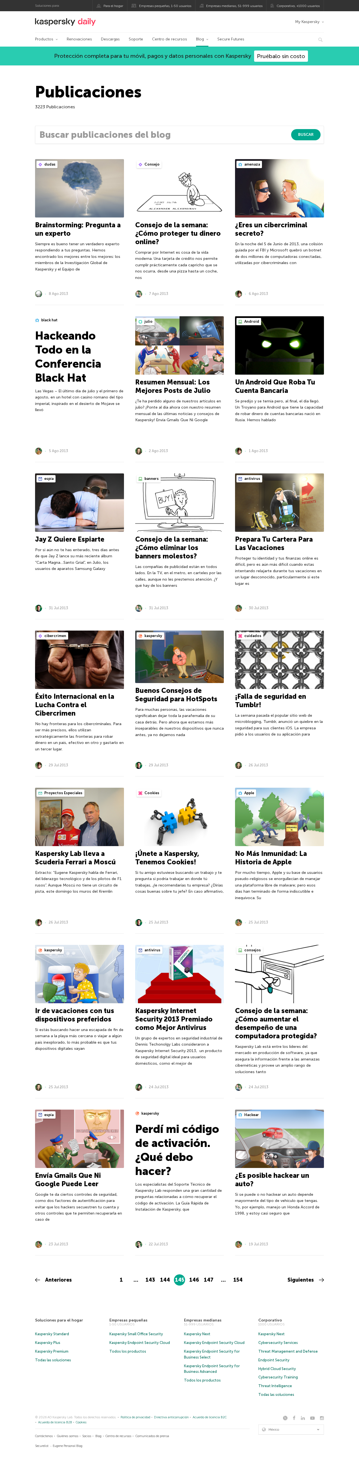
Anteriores (58, 1280)
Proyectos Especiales (62, 793)
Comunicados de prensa (152, 1436)
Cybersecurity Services (278, 1343)
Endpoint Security (273, 1360)
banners (151, 479)
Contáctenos (44, 1436)
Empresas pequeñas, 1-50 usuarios (165, 6)
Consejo (152, 164)
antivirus (251, 479)
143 (150, 1280)
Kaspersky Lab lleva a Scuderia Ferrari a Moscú (75, 857)
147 (208, 1280)
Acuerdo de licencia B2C (210, 1417)
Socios (86, 1436)
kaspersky (153, 636)
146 (194, 1280)
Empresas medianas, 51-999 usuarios (234, 6)
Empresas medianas (203, 1320)
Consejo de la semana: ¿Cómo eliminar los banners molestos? (171, 547)
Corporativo (270, 1320)
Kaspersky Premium (51, 1351)
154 (238, 1280)
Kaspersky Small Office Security (136, 1334)
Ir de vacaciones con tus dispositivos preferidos (74, 1015)
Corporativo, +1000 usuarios (298, 6)
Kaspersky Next (197, 1334)
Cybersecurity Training (278, 1377)
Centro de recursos (169, 39)
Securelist (42, 1446)
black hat (48, 320)
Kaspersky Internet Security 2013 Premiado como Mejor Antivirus (174, 1019)
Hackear (251, 1115)
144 (165, 1280)
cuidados (252, 636)
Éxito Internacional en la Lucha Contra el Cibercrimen (74, 704)
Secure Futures (230, 39)
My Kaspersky (307, 21)
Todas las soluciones (53, 1360)
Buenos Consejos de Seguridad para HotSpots (176, 694)
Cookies (151, 793)
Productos (44, 39)
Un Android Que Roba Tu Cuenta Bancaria (275, 386)
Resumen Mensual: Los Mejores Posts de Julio (173, 386)
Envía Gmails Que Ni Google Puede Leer (68, 1179)
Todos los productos (127, 1351)
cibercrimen (54, 636)
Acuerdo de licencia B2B (55, 1422)
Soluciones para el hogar (59, 1320)
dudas (49, 164)
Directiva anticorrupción (171, 1417)
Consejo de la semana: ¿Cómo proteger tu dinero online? (178, 233)
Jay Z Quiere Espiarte (69, 539)
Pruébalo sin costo (281, 56)
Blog (200, 39)
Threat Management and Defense (288, 1351)
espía (48, 479)
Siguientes (301, 1280)
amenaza (251, 164)
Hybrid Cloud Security (277, 1369)
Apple (248, 793)
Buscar (306, 134)
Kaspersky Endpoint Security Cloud (139, 1343)
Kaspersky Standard (52, 1334)
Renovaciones (79, 39)
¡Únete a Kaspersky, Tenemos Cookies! (167, 857)
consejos (252, 950)
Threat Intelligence (275, 1386)
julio (148, 321)
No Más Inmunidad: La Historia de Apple (271, 857)
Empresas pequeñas (128, 1320)
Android (251, 321)
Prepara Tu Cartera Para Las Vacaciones (274, 543)
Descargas (110, 39)
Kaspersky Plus (47, 1343)
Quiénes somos (67, 1436)
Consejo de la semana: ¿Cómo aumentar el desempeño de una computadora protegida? (276, 1023)
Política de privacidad (135, 1417)
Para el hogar (113, 6)
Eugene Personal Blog (67, 1446)
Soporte (136, 39)
